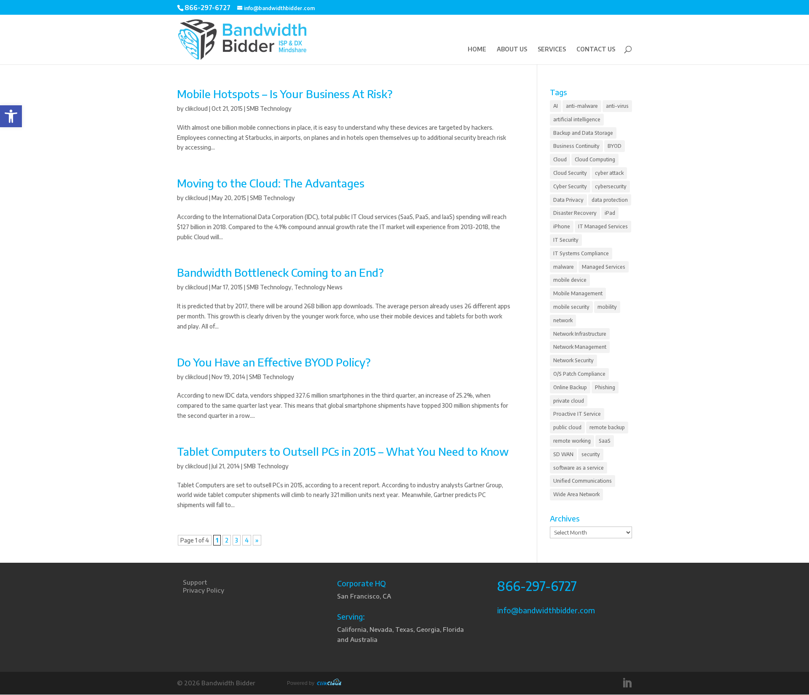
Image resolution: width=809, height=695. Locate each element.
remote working (572, 441)
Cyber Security (570, 186)
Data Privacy (568, 200)
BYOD (614, 146)
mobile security (571, 307)
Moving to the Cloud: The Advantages (270, 183)
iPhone (561, 226)
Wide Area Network (576, 494)
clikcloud (196, 108)
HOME (477, 49)
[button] (11, 116)
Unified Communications (582, 481)
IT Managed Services (603, 226)
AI (555, 106)
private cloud (568, 401)
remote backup (607, 427)
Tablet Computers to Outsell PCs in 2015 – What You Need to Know (343, 451)
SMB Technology (269, 108)
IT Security (566, 240)
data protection (610, 200)
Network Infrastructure (579, 334)
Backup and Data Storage (583, 133)
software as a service (578, 468)
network (563, 320)
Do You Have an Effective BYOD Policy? (274, 362)
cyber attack (609, 173)
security (590, 454)
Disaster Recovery (575, 213)
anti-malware (582, 106)
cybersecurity (611, 186)
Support (195, 582)
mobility (607, 307)
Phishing (605, 387)
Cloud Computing (595, 159)
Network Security (573, 360)
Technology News (318, 287)
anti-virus (617, 106)
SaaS (605, 441)
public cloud (567, 427)
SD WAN (563, 454)
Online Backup (570, 387)
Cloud (560, 159)
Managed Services (603, 267)
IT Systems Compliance (581, 253)
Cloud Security (570, 173)
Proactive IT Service (577, 414)
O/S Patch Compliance (579, 374)
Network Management (579, 347)
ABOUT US (512, 49)
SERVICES (552, 49)
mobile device (570, 280)
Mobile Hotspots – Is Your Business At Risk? (285, 94)
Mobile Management (578, 293)
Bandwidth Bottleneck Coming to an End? (280, 272)
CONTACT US (595, 49)
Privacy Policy (203, 590)
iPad (610, 213)
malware (563, 267)
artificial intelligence (576, 119)
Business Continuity (576, 146)
